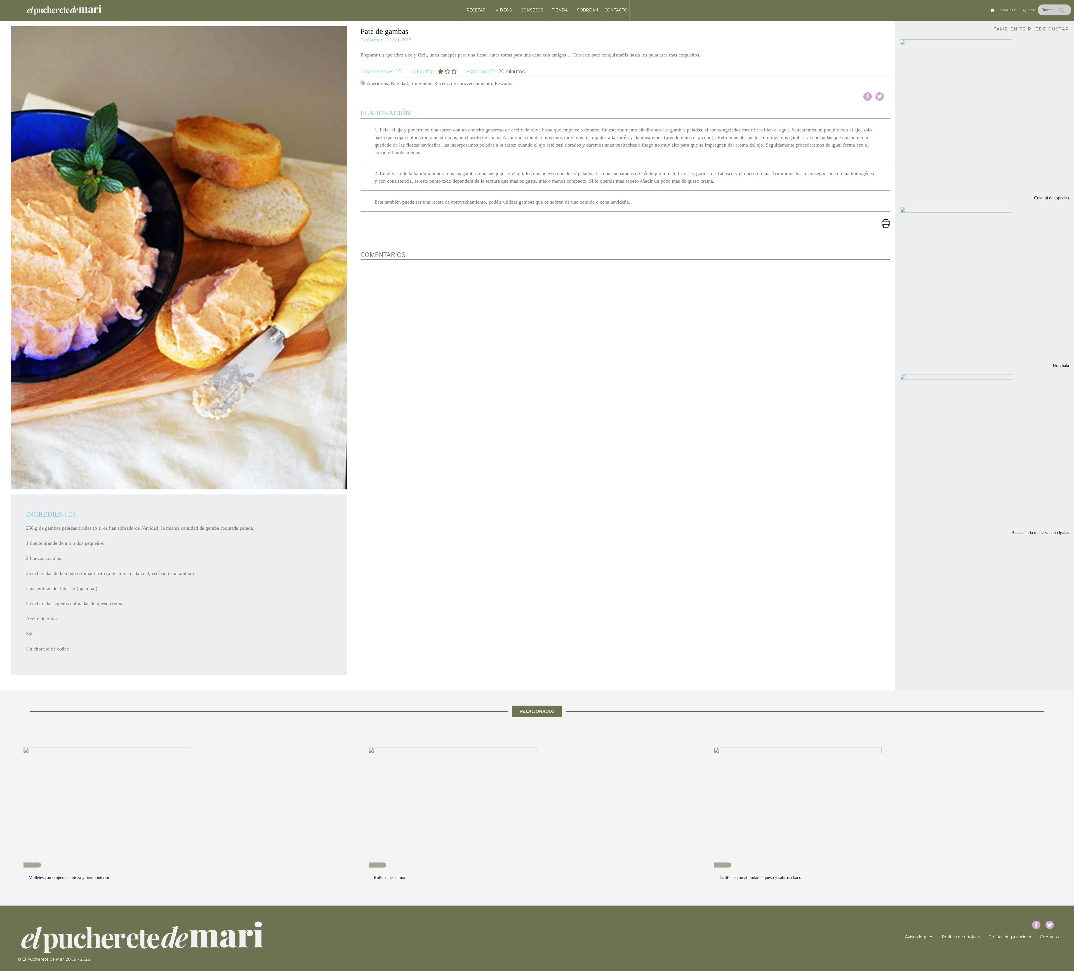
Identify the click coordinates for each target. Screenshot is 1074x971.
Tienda (560, 10)
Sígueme (1028, 10)
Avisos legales (919, 936)
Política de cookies (961, 936)
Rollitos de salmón (390, 877)
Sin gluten (421, 83)
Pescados (504, 83)
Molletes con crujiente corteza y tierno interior (69, 877)
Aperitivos (377, 83)
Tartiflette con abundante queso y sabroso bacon (761, 877)
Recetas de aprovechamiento (463, 83)
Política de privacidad (1009, 936)
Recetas (475, 10)
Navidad (399, 83)
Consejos (531, 10)
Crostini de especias (1051, 198)
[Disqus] (625, 337)
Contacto (615, 10)
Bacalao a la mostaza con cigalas (1040, 532)
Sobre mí (587, 10)
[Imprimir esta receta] (886, 223)
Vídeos (504, 10)
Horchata (1061, 365)
